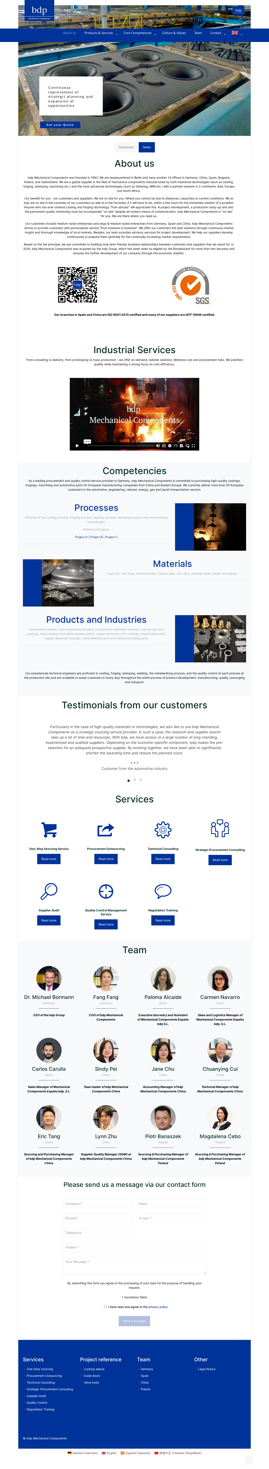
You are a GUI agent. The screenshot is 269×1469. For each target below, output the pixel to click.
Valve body (91, 1382)
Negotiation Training (40, 1409)
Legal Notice (206, 1369)
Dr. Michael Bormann (49, 997)
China (145, 1382)
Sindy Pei (106, 1069)
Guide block (92, 1375)
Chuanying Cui (220, 1069)
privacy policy (158, 1307)
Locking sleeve (94, 1369)
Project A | (82, 537)
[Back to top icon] (248, 1460)
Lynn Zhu (106, 1136)
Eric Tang (49, 1136)
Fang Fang (106, 997)
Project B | (96, 537)
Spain (145, 1375)
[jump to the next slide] (244, 70)
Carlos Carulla (49, 1069)
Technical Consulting (41, 1382)
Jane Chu (163, 1069)
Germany (147, 1369)
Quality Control (37, 1402)
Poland (145, 1389)
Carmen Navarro (220, 997)
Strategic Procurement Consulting (50, 1389)
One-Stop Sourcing (40, 1369)
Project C (111, 537)
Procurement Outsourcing (44, 1375)
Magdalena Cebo (220, 1136)
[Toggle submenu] (99, 39)
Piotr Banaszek (163, 1136)
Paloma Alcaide (163, 997)
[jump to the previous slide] (24, 70)
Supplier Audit (36, 1396)
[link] (191, 285)
